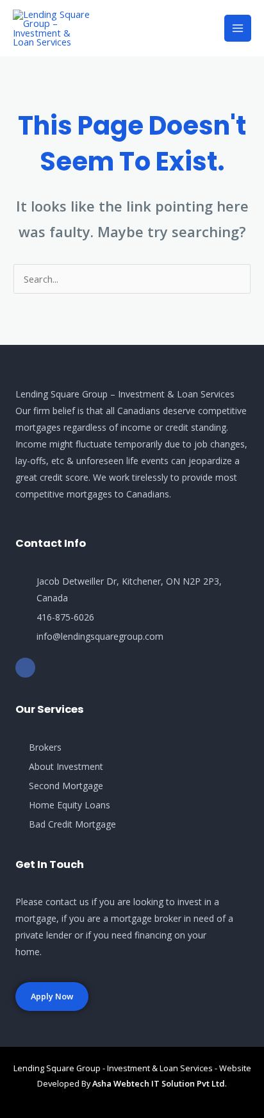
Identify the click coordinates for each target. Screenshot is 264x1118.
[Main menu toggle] (237, 28)
